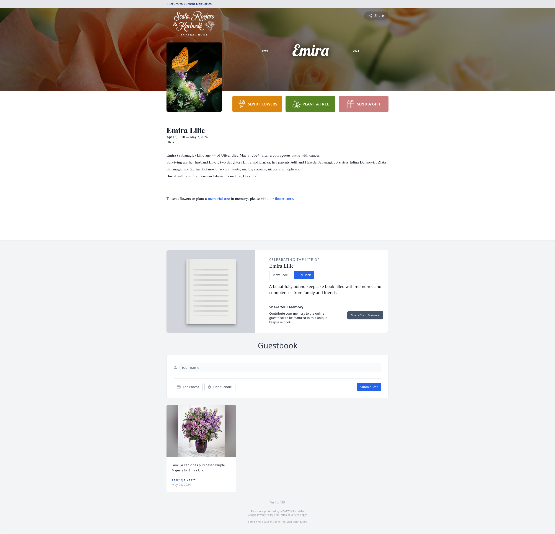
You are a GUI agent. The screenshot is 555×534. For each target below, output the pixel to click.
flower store (284, 198)
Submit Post (369, 387)
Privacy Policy (265, 515)
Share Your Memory (365, 315)
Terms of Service (289, 515)
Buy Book (304, 275)
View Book (280, 275)
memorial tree (219, 198)
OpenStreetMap (282, 522)
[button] (201, 431)
